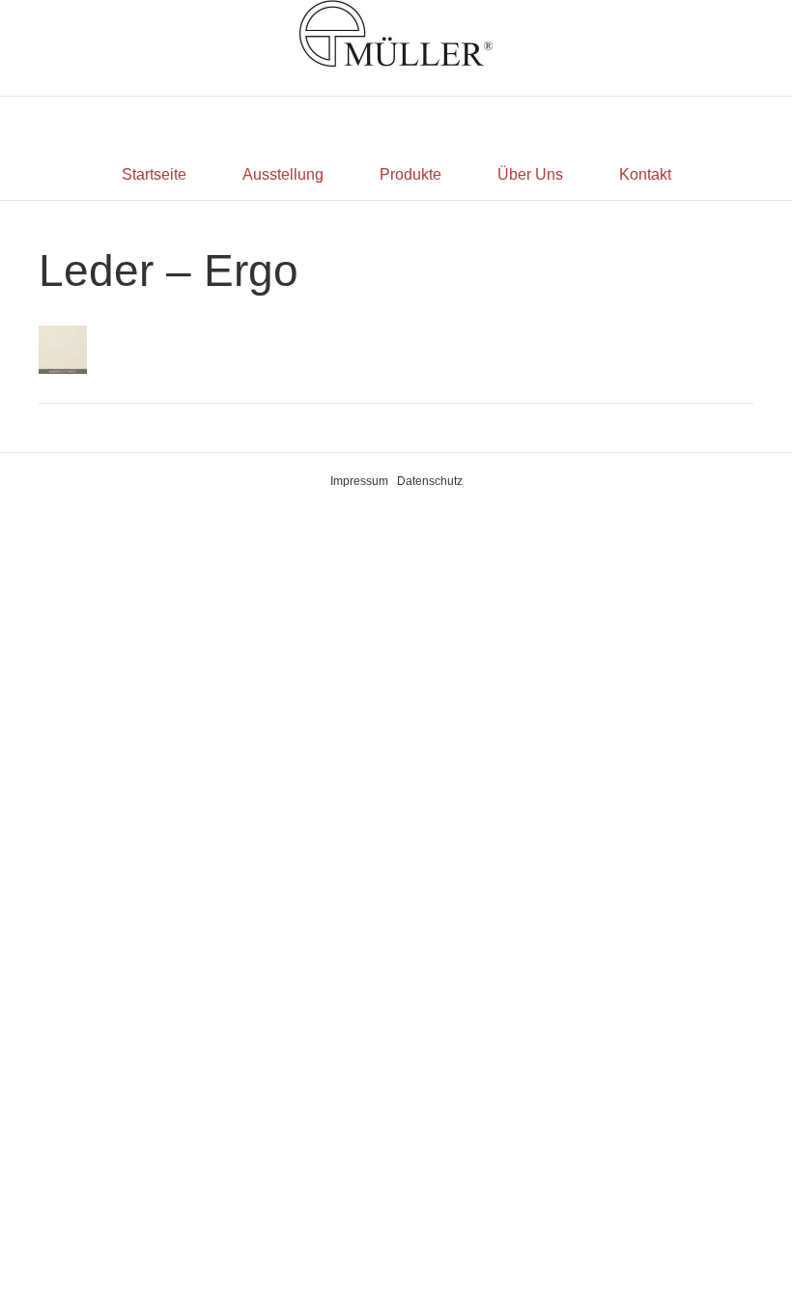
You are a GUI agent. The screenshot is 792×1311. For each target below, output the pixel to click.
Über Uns (530, 174)
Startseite (154, 174)
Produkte (410, 174)
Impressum (359, 481)
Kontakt (645, 174)
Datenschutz (430, 481)
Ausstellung (283, 174)
